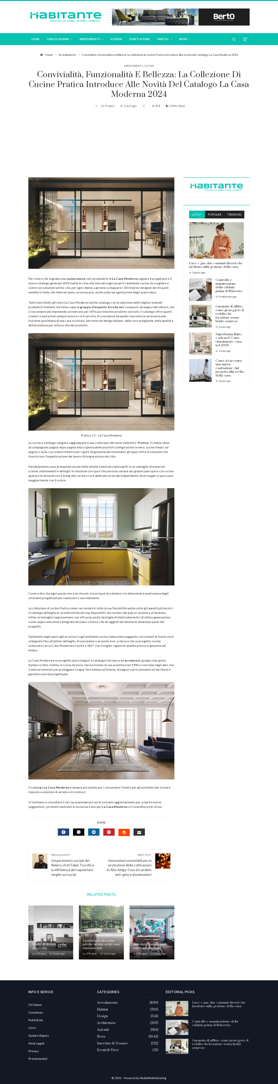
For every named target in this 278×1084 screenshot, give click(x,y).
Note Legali (36, 1043)
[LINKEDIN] (93, 832)
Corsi (32, 1027)
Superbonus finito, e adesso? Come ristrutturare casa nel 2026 (229, 339)
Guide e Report (38, 1035)
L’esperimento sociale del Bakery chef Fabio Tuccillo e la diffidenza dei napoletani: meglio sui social (72, 865)
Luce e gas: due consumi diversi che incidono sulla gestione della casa (216, 265)
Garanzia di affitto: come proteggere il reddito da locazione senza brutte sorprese (230, 314)
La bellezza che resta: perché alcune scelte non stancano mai (101, 944)
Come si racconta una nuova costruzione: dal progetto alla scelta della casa (230, 368)
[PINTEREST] (109, 832)
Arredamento (133, 66)
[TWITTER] (78, 832)
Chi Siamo (35, 1004)
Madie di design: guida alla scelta (49, 946)
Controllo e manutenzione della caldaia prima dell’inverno (229, 285)
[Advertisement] (139, 143)
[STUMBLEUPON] (124, 832)
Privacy (33, 1051)
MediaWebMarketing (153, 1078)
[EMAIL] (139, 832)
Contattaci (35, 1012)
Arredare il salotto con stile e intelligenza (150, 946)
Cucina (149, 66)
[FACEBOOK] (63, 832)
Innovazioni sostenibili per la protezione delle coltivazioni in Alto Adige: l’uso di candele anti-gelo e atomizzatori (129, 865)
